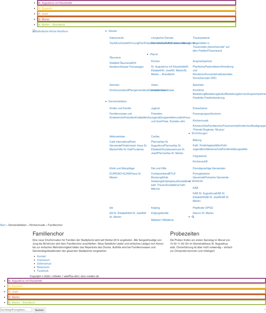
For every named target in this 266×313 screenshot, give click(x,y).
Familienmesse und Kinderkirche (120, 115)
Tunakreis (138, 149)
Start (2, 225)
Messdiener (188, 43)
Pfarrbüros (199, 66)
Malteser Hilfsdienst (162, 220)
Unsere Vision (159, 90)
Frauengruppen (201, 113)
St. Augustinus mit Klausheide (55, 3)
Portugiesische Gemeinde (201, 175)
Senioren (215, 113)
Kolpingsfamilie (159, 213)
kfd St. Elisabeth (118, 213)
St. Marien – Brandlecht (51, 24)
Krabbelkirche (143, 117)
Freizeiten (129, 117)
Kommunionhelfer (161, 43)
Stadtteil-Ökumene (120, 63)
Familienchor (215, 125)
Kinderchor (244, 125)
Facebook (42, 270)
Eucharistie (122, 43)
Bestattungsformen (236, 94)
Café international (119, 141)
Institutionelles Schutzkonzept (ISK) (212, 76)
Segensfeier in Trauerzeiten (201, 45)
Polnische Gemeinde (217, 177)
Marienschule (214, 149)
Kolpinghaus (170, 181)
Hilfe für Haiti (124, 149)
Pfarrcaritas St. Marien (170, 153)
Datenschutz (44, 263)
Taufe (112, 43)
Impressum (43, 260)
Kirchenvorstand (118, 90)
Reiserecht (43, 267)
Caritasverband (160, 173)
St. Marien (44, 19)
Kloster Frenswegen (132, 66)
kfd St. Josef (135, 213)
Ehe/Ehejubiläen (147, 43)
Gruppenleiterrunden (171, 117)
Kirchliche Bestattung (199, 92)
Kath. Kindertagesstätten (207, 145)
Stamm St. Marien (203, 213)
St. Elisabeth (45, 8)
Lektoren (177, 43)
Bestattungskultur (215, 94)
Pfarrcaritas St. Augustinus (159, 143)
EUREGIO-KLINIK (120, 173)
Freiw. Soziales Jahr (173, 121)
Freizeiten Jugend (156, 115)
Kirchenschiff (200, 161)
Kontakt (41, 256)
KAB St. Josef (211, 197)
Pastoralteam (212, 66)
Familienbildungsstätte (234, 149)
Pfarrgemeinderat (138, 90)
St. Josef (43, 13)
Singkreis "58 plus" (214, 129)
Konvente (210, 74)
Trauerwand (215, 50)
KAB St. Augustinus (204, 193)
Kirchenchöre (200, 125)
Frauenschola (230, 125)
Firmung (133, 43)
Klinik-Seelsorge (160, 179)
